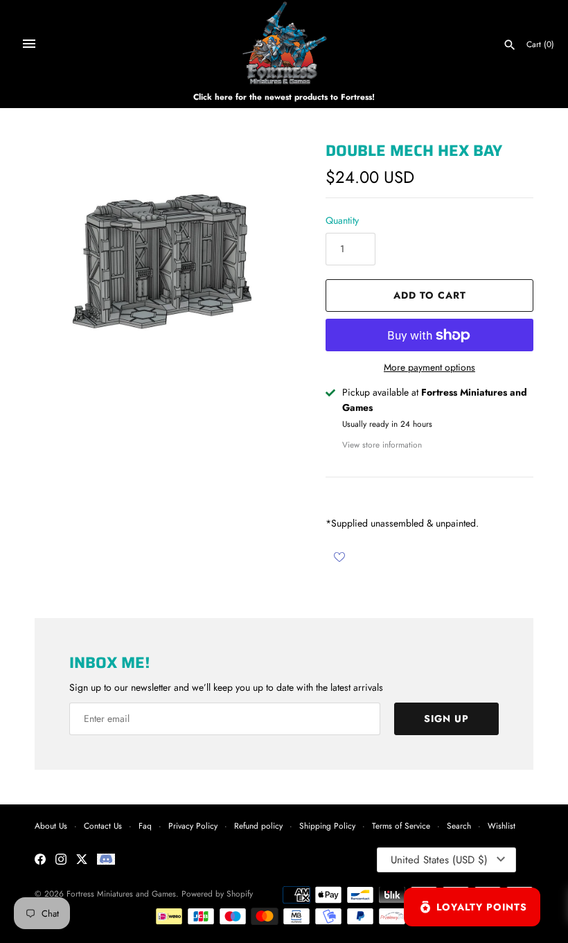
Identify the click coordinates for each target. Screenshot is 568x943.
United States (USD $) (439, 859)
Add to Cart (429, 295)
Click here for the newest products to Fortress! (284, 97)
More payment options (429, 367)
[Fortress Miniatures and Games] (284, 43)
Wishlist (501, 825)
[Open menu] (29, 43)
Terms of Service (401, 825)
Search (459, 825)
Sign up (446, 718)
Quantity (342, 220)
